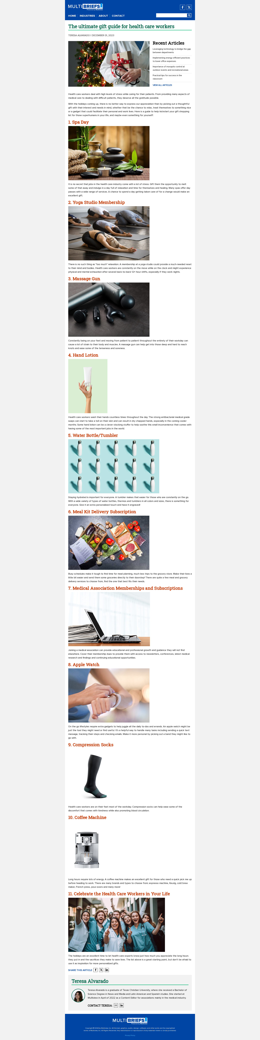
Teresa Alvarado (79, 35)
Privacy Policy (130, 1035)
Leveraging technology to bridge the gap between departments (172, 50)
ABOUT (103, 15)
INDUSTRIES (87, 15)
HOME (72, 15)
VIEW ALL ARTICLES (162, 85)
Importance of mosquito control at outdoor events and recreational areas (170, 68)
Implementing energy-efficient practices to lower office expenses (171, 59)
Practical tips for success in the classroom (167, 77)
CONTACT (118, 15)
